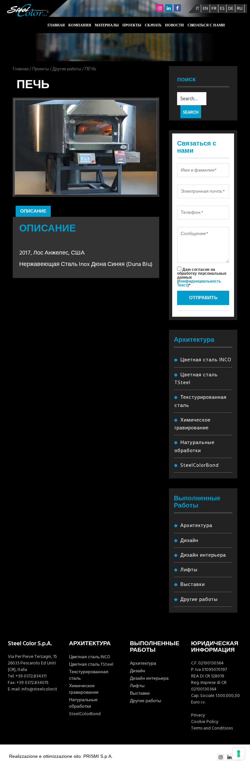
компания (79, 25)
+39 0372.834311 (31, 676)
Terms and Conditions (212, 728)
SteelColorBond (199, 465)
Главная (21, 69)
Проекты (131, 25)
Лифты (189, 569)
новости (174, 25)
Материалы (107, 25)
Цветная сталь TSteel (91, 664)
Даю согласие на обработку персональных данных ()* (202, 277)
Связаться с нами (206, 25)
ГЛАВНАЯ (56, 25)
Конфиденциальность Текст (199, 283)
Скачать (153, 25)
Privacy (198, 715)
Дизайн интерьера (203, 555)
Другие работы (66, 69)
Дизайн (189, 540)
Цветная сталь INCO (205, 359)
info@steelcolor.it (39, 689)
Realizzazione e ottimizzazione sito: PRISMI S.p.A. (61, 756)
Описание (33, 211)
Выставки (192, 584)
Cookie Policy (204, 721)
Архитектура (196, 525)
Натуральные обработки (83, 703)
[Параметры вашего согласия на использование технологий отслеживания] (238, 753)
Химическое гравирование (84, 689)
